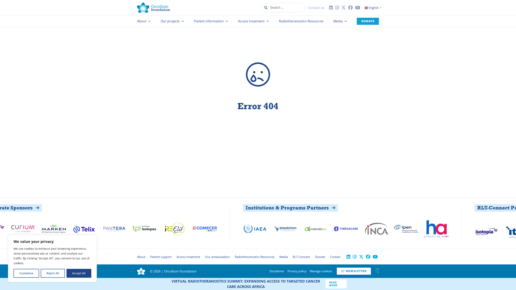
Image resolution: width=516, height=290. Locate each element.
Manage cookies (321, 271)
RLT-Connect (301, 257)
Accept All (78, 273)
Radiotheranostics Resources (301, 21)
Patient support (161, 257)
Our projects (170, 21)
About (141, 21)
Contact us (316, 7)
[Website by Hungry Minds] (377, 271)
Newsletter (353, 271)
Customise (26, 273)
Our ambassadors (217, 257)
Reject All (53, 273)
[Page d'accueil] (153, 7)
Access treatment (251, 21)
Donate (368, 21)
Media (338, 21)
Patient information (209, 21)
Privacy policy (297, 271)
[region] (52, 258)
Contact (335, 257)
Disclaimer (276, 271)
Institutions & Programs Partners (269, 208)
